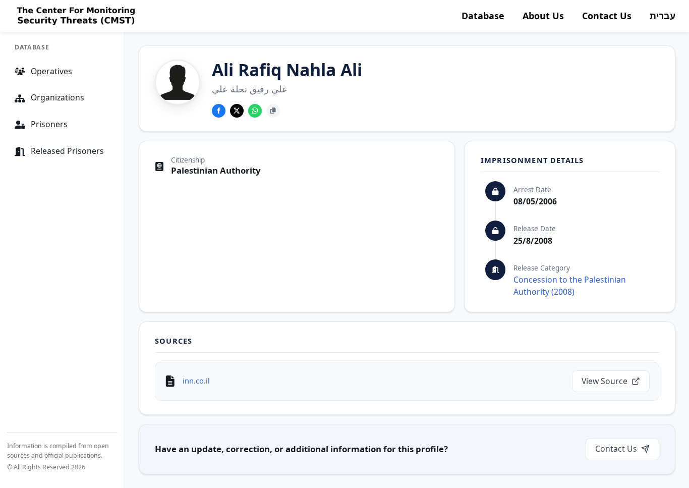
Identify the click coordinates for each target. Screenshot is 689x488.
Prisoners (49, 124)
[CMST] (75, 16)
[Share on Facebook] (218, 111)
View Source (604, 381)
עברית (662, 16)
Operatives (51, 71)
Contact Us (606, 16)
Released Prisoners (67, 151)
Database (483, 16)
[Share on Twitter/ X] (237, 111)
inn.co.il (196, 380)
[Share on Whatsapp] (255, 111)
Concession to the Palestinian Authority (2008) (569, 285)
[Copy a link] (273, 111)
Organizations (57, 97)
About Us (543, 16)
